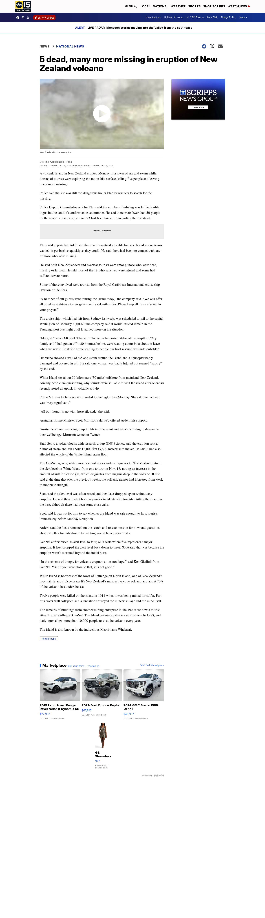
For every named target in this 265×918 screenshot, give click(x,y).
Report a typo (49, 638)
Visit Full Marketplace (152, 665)
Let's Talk (212, 17)
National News (70, 46)
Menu (129, 6)
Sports (194, 6)
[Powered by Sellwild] (159, 775)
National (160, 6)
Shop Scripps (214, 6)
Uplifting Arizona (173, 17)
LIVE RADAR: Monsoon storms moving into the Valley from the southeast (139, 27)
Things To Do (228, 17)
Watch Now (238, 6)
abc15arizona (24, 17)
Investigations (153, 17)
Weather (178, 6)
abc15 (18, 17)
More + (243, 17)
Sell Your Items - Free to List (83, 666)
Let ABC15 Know (195, 17)
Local (145, 6)
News (45, 46)
